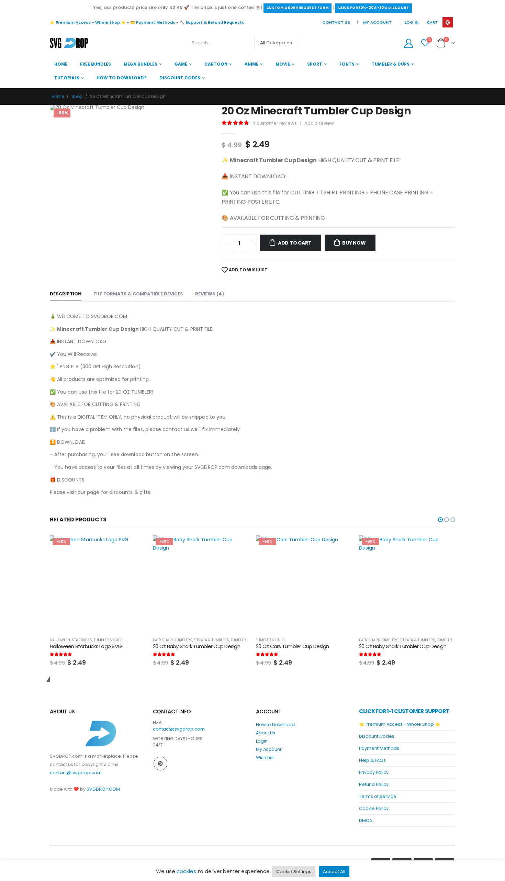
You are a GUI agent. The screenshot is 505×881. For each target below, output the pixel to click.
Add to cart (295, 242)
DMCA (365, 820)
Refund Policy (374, 784)
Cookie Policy (374, 808)
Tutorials (66, 78)
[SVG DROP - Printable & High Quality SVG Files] (69, 43)
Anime (251, 64)
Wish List (265, 757)
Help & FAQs (372, 760)
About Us (265, 733)
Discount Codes (179, 78)
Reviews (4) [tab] (209, 294)
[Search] (308, 42)
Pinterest (160, 763)
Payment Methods (379, 748)
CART (432, 22)
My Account (377, 22)
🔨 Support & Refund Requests (212, 22)
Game (181, 64)
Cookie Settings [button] (293, 871)
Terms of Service (377, 796)
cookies (186, 871)
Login (262, 741)
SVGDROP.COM (103, 789)
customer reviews (274, 123)
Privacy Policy (374, 772)
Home (60, 64)
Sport (314, 64)
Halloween (60, 640)
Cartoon (215, 64)
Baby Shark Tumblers (172, 640)
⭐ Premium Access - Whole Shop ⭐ (88, 22)
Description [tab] (65, 294)
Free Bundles (95, 64)
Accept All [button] (334, 871)
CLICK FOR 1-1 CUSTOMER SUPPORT (404, 711)
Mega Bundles (140, 64)
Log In (412, 22)
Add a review (319, 123)
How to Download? (122, 78)
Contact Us (336, 22)
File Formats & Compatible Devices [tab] (138, 294)
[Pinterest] (447, 22)
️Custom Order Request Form (297, 7)
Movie (283, 64)
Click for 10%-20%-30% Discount (373, 7)
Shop (76, 96)
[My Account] (408, 43)
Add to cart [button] (134, 547)
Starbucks (82, 640)
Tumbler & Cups (390, 64)
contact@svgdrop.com (76, 773)
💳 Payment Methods (152, 22)
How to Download (275, 724)
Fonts (347, 64)
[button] (440, 520)
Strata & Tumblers (211, 640)
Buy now (354, 242)
